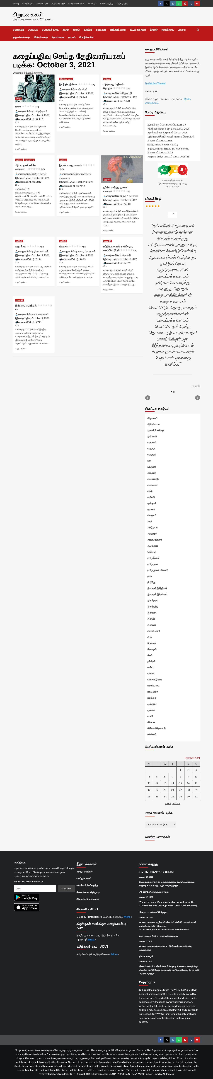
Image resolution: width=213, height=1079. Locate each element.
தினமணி (152, 612)
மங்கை (151, 673)
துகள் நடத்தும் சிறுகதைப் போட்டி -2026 (168, 132)
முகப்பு (16, 3)
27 (164, 796)
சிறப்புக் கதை (41, 37)
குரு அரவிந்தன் (130, 195)
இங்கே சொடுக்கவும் (155, 83)
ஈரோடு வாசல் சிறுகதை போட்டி (163, 144)
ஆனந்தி (126, 254)
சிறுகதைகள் (28, 14)
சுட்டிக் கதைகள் (138, 29)
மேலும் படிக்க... (21, 149)
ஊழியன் (152, 466)
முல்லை (151, 709)
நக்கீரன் (151, 661)
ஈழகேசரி (152, 442)
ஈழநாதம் (152, 454)
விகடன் (151, 722)
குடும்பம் (88, 29)
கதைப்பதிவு (27, 3)
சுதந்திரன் (152, 533)
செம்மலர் (152, 551)
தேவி (150, 655)
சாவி (150, 521)
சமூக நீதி (101, 29)
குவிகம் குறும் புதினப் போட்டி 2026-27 (167, 124)
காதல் (66, 29)
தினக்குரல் (153, 600)
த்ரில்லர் (154, 29)
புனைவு (182, 29)
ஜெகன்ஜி (127, 92)
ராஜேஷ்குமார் (40, 111)
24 (196, 789)
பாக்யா (151, 667)
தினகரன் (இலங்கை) (157, 594)
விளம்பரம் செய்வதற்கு (87, 885)
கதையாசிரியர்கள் (76, 3)
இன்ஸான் (152, 436)
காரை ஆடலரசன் (86, 251)
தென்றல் (152, 643)
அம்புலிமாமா (154, 424)
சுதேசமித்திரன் (155, 539)
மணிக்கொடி (154, 685)
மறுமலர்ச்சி (153, 691)
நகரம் (171, 871)
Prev (147, 397)
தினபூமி (151, 618)
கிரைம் (76, 29)
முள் (151, 956)
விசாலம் (72, 246)
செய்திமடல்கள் (84, 878)
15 (180, 783)
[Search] (198, 30)
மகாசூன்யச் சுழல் (160, 891)
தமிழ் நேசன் (153, 557)
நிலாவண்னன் (41, 251)
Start (171, 392)
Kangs (142, 912)
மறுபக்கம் (29, 246)
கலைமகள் (153, 484)
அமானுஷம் (18, 29)
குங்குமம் (152, 503)
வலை (27, 106)
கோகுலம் (152, 515)
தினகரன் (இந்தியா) (157, 588)
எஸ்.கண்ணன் (41, 314)
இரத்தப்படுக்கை (77, 84)
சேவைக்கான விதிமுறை (88, 892)
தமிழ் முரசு (153, 563)
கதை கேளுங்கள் (85, 871)
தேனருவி (152, 649)
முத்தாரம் (152, 703)
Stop (173, 392)
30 (188, 796)
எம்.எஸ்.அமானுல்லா (169, 935)
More (127, 916)
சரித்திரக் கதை (118, 29)
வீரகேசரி (152, 734)
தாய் (150, 576)
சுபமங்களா (153, 545)
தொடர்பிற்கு (122, 3)
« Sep (168, 803)
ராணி (150, 716)
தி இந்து (151, 582)
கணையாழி (153, 478)
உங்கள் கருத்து (106, 3)
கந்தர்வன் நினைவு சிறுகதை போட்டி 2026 (169, 128)
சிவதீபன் (82, 89)
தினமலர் (152, 624)
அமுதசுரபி (153, 418)
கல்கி (150, 491)
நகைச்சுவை (168, 29)
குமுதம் (151, 509)
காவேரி (151, 497)
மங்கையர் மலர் (155, 679)
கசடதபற (152, 472)
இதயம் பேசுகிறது (156, 430)
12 (156, 783)
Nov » (176, 803)
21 (172, 789)
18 (149, 789)
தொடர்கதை (58, 37)
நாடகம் (71, 37)
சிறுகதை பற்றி (58, 3)
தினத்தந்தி (153, 606)
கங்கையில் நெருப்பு (159, 912)
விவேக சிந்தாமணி (157, 728)
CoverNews (152, 1073)
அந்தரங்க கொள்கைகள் (88, 899)
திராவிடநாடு (154, 630)
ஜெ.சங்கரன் (40, 173)
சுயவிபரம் (92, 3)
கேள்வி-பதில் (42, 3)
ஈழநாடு (151, 448)
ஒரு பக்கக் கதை (21, 37)
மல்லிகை (152, 697)
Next (197, 397)
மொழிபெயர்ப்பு (86, 37)
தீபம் (150, 636)
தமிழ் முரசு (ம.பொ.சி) (158, 570)
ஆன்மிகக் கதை (50, 29)
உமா (149, 460)
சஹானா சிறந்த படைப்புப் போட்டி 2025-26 (168, 156)
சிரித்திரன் (153, 527)
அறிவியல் (33, 29)
